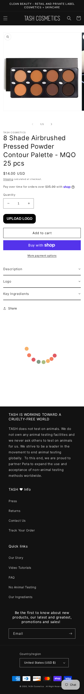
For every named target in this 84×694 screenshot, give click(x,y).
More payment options (42, 255)
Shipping (8, 179)
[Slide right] (51, 124)
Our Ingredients (21, 597)
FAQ (12, 577)
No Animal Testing (22, 587)
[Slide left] (32, 124)
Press (13, 501)
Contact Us (17, 520)
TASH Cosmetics (36, 686)
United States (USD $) (40, 662)
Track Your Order (22, 530)
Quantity (9, 194)
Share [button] (12, 308)
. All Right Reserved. (55, 686)
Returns (14, 511)
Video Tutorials (20, 567)
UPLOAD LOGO (19, 218)
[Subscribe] (70, 633)
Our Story (16, 557)
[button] (5, 18)
